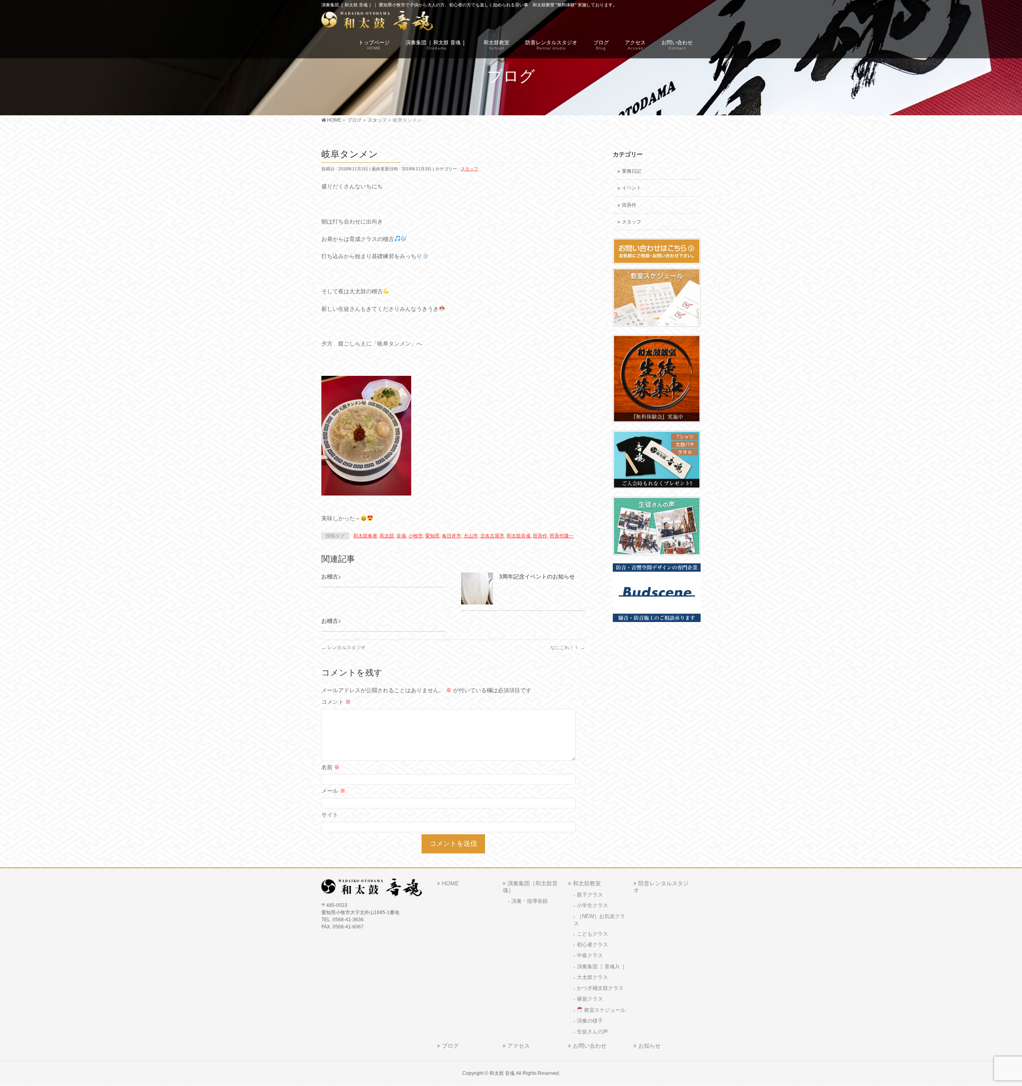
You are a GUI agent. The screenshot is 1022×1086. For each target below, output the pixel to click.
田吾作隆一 (562, 536)
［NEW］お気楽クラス (599, 920)
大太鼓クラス (592, 977)
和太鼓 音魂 (502, 1073)
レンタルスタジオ (343, 647)
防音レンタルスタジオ (661, 886)
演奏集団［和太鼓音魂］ (530, 886)
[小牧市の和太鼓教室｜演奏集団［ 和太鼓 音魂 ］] (377, 22)
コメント (336, 702)
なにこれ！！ (567, 647)
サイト (329, 815)
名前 (330, 767)
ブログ (450, 1046)
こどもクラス (592, 934)
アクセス (518, 1046)
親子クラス (590, 895)
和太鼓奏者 (365, 536)
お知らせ (649, 1046)
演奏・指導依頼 (529, 901)
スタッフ (469, 168)
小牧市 (415, 536)
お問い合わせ (589, 1046)
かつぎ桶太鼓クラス (600, 988)
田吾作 (540, 536)
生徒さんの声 (592, 1032)
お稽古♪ (331, 576)
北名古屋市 (492, 536)
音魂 (401, 536)
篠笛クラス (590, 999)
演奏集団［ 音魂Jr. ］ (602, 967)
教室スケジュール (604, 1010)
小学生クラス (592, 905)
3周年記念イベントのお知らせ (537, 576)
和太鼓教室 (587, 883)
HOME (450, 883)
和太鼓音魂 (519, 536)
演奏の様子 (590, 1021)
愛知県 (432, 536)
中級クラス (590, 955)
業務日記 (631, 171)
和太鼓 (387, 536)
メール (333, 791)
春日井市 (451, 536)
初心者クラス (592, 945)
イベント (631, 188)
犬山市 (470, 536)
